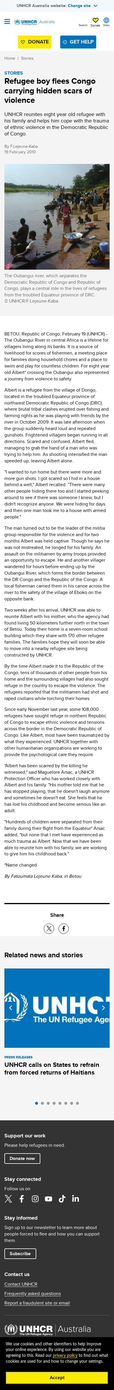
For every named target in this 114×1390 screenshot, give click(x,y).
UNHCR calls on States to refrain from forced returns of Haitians (51, 1068)
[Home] (34, 22)
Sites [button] (106, 25)
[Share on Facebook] (63, 929)
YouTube (48, 1199)
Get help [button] (82, 42)
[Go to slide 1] (38, 1105)
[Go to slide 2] (44, 1105)
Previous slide (10, 1008)
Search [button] (83, 25)
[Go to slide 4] (55, 1105)
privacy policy (65, 1356)
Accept (57, 1377)
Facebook (21, 1199)
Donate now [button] (22, 1158)
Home (9, 58)
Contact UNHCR (20, 1284)
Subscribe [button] (20, 1253)
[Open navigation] (7, 22)
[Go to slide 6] (67, 1105)
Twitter (8, 1199)
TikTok (62, 1199)
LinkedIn (75, 1199)
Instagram (35, 1199)
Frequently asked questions (32, 1293)
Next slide (103, 1008)
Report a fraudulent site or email (37, 1303)
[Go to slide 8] (79, 1105)
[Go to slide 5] (61, 1105)
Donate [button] (95, 25)
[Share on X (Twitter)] (49, 929)
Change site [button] (79, 6)
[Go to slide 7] (73, 1105)
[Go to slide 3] (50, 1105)
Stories (27, 58)
